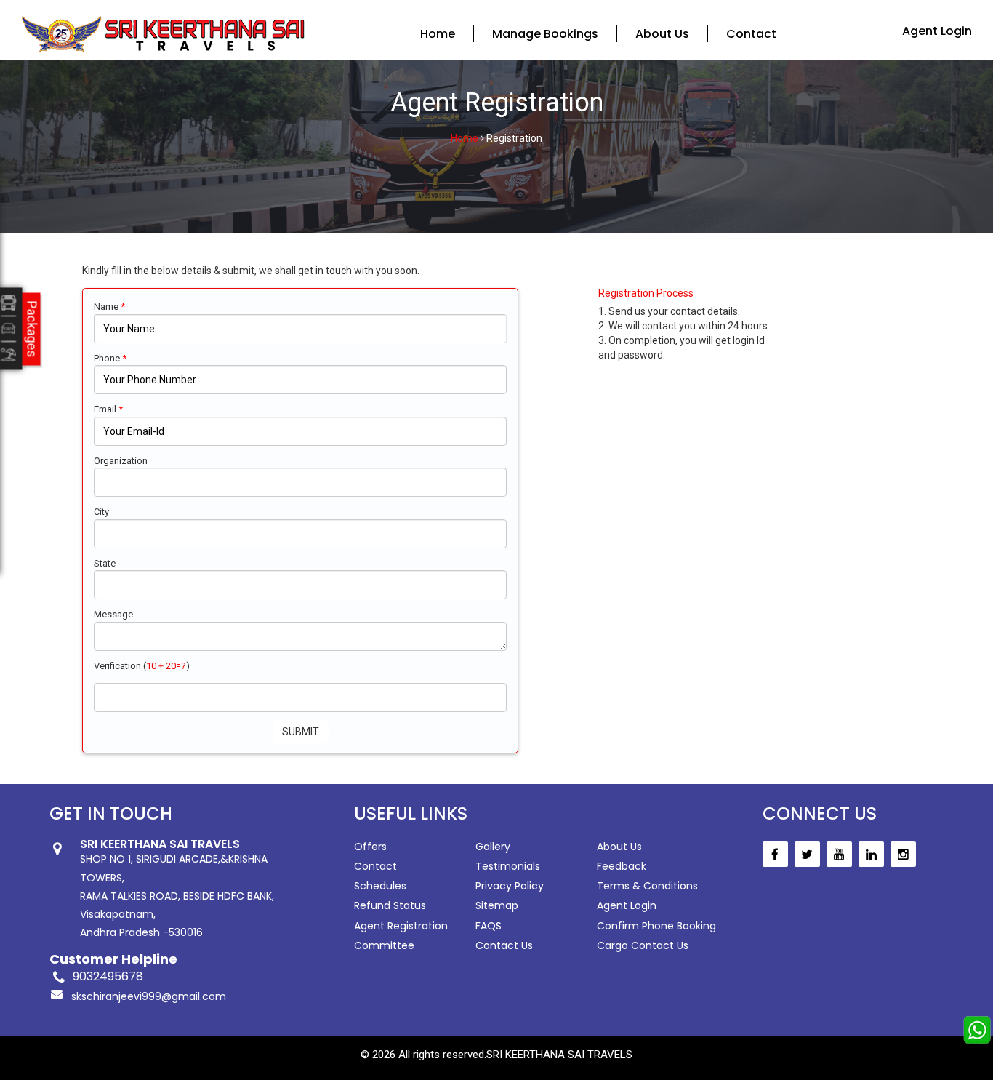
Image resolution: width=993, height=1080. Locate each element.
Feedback (621, 866)
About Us (662, 33)
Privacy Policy (509, 886)
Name (109, 306)
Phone (110, 358)
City (101, 511)
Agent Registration (401, 926)
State (105, 563)
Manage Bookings (545, 33)
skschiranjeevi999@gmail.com (148, 996)
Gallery (492, 846)
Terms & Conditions (647, 886)
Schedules (380, 886)
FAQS (488, 926)
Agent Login (937, 31)
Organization (121, 460)
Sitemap (496, 905)
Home (437, 33)
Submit (300, 731)
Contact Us (504, 945)
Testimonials (507, 866)
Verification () (142, 665)
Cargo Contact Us (642, 945)
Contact (751, 33)
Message (113, 614)
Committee (384, 945)
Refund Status (390, 905)
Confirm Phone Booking (656, 926)
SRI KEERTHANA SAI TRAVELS (559, 1054)
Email (108, 409)
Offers (370, 846)
